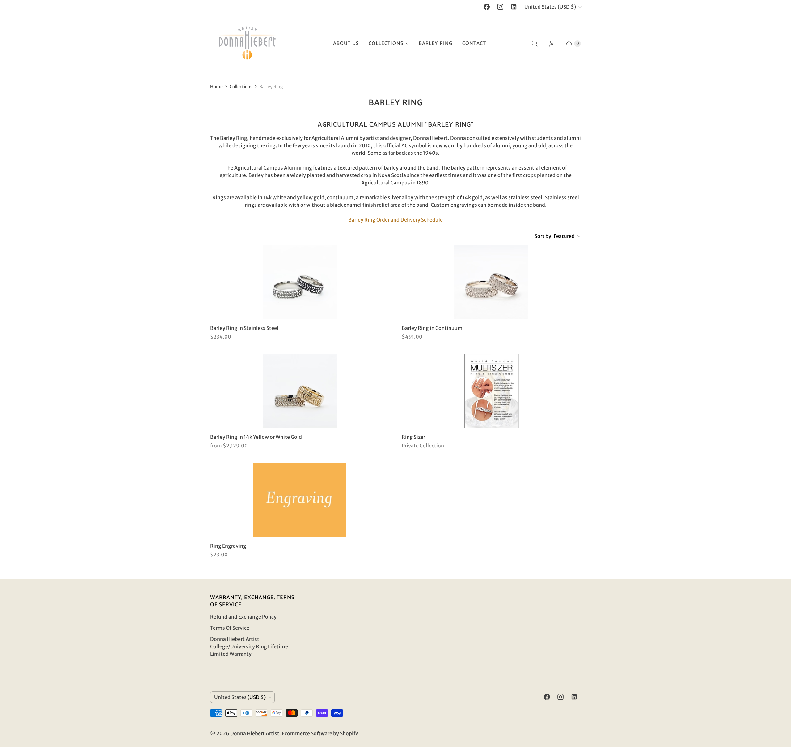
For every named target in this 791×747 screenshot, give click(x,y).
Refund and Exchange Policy (243, 617)
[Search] (534, 43)
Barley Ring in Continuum (432, 328)
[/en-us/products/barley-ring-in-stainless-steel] (300, 282)
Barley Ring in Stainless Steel (244, 328)
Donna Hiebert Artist (254, 733)
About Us (346, 43)
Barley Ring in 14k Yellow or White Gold (256, 437)
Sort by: (555, 236)
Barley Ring (435, 43)
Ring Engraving (228, 546)
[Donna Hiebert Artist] (247, 43)
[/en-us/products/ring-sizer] (491, 391)
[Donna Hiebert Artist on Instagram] (500, 7)
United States (550, 7)
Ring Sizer (413, 437)
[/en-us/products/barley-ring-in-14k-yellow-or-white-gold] (300, 391)
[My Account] (551, 43)
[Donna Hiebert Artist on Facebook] (486, 7)
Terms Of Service (229, 628)
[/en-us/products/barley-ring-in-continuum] (491, 282)
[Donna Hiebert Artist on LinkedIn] (514, 7)
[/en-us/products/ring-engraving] (299, 500)
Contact (474, 43)
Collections (386, 43)
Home (216, 86)
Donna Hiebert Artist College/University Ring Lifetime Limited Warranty (249, 646)
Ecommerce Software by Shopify (320, 733)
